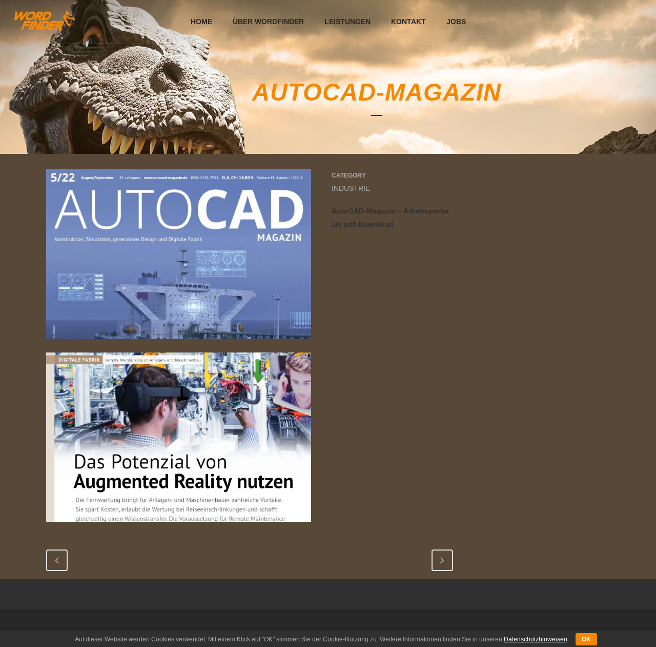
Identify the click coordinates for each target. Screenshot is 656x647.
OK (586, 639)
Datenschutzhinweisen (535, 639)
